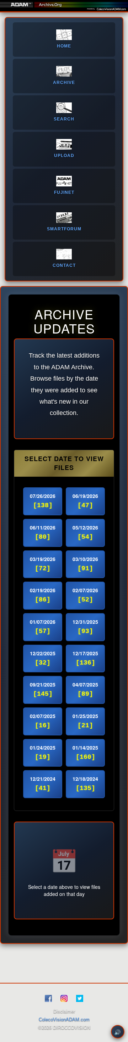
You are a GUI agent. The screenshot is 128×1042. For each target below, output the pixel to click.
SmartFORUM (64, 228)
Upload (64, 155)
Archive (64, 82)
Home (64, 46)
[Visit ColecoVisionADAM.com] (111, 9)
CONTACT (64, 265)
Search (64, 119)
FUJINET (64, 192)
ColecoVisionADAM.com (64, 1019)
